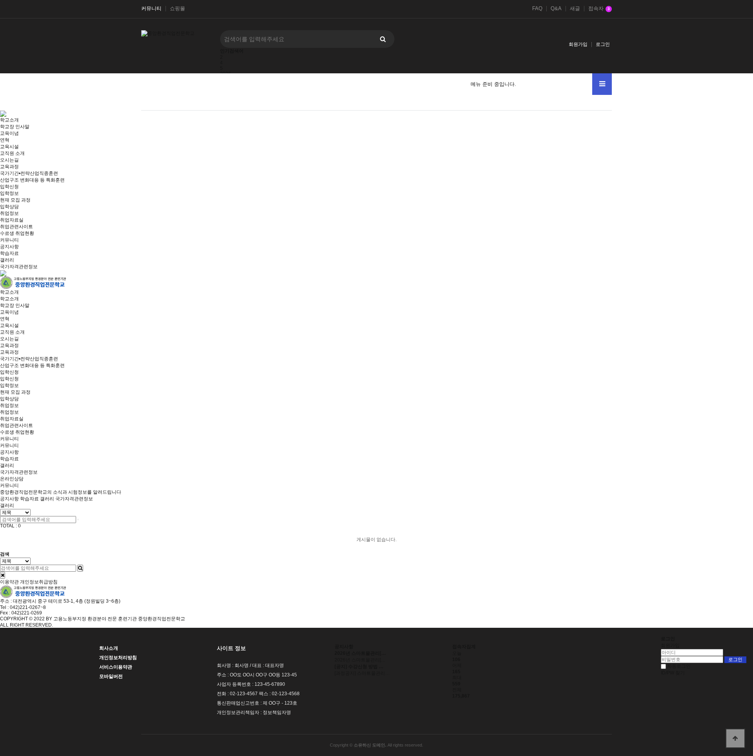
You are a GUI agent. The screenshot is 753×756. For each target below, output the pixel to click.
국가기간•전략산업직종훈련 (29, 173)
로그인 (603, 44)
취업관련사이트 (16, 226)
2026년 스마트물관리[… (360, 660)
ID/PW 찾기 (673, 673)
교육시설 (9, 146)
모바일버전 (111, 676)
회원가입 (578, 44)
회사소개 (108, 648)
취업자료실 (12, 220)
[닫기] (2, 575)
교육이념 (9, 133)
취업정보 (9, 405)
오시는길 (9, 160)
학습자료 (9, 253)
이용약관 (9, 582)
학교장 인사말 (14, 126)
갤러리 (7, 260)
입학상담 (9, 206)
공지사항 (9, 246)
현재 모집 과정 (15, 200)
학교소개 (9, 292)
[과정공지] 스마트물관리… (362, 673)
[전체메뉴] (602, 84)
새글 (575, 8)
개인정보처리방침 (118, 657)
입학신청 (9, 372)
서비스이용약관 (115, 667)
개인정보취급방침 (39, 582)
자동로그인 (679, 666)
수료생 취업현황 (17, 233)
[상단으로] (735, 738)
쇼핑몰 (177, 8)
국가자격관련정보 (19, 266)
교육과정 (9, 345)
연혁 (4, 140)
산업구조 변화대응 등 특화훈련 (32, 180)
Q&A (556, 8)
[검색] (383, 39)
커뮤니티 (151, 8)
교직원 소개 (12, 153)
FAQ (537, 8)
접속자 (599, 8)
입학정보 (9, 193)
